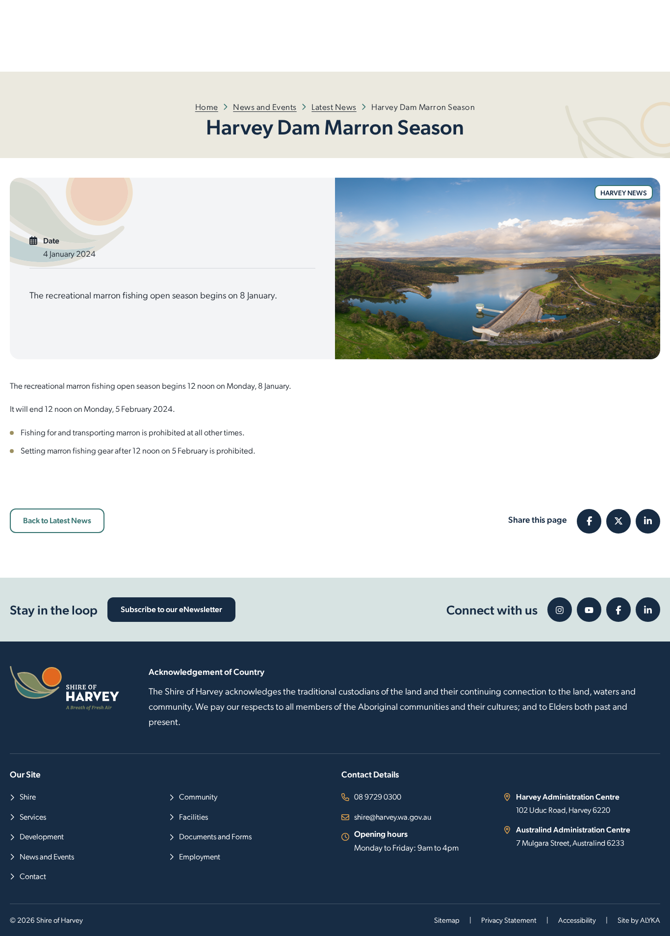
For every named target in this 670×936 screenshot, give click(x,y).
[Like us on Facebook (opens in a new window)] (618, 609)
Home (206, 106)
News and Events (265, 106)
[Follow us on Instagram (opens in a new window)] (559, 609)
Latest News (334, 106)
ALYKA (650, 920)
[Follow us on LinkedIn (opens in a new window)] (648, 609)
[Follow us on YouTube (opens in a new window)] (589, 609)
